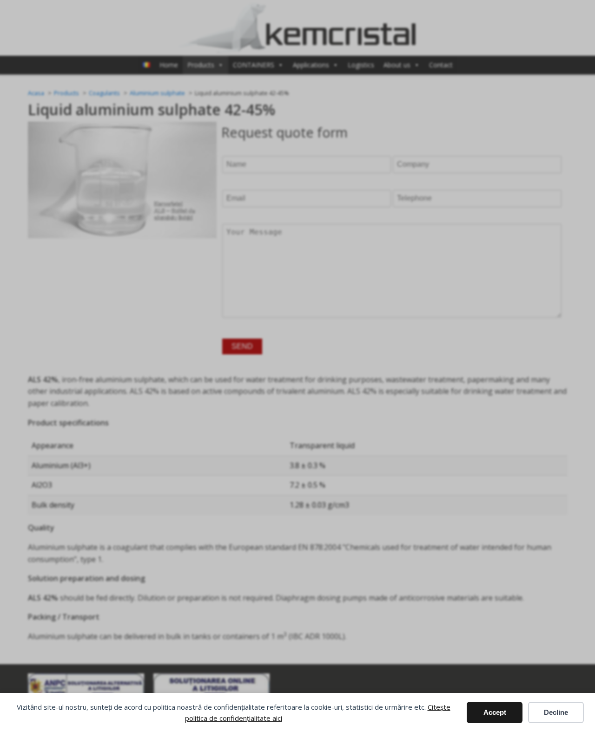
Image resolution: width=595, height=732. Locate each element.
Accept (494, 712)
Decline (556, 712)
